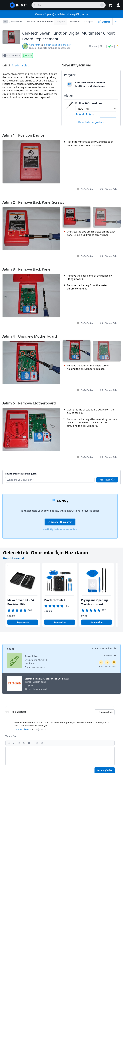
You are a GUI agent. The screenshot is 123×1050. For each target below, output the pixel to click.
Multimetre (16, 21)
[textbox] (60, 756)
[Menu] (4, 5)
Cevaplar (88, 21)
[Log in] (118, 5)
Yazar (10, 648)
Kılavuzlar (75, 21)
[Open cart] (110, 5)
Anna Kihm (34, 44)
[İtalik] (13, 743)
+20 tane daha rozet (107, 666)
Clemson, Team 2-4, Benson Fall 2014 (44, 678)
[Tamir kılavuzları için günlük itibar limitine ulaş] (113, 662)
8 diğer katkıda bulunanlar (57, 44)
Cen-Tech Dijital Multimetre (39, 21)
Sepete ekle (23, 622)
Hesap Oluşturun (78, 14)
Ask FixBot (105, 479)
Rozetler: (110, 655)
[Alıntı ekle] (29, 743)
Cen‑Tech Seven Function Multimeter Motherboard (90, 84)
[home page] (18, 5)
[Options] (5, 21)
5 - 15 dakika (13, 55)
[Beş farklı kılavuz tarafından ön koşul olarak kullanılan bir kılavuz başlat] (101, 662)
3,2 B (94, 46)
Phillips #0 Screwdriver (88, 103)
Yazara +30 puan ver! (61, 521)
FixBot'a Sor (87, 189)
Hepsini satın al (13, 558)
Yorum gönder (104, 770)
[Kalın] (8, 743)
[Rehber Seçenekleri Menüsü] (116, 21)
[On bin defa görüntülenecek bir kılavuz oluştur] (107, 662)
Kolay (29, 55)
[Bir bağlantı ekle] (24, 743)
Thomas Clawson (22, 729)
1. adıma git (20, 65)
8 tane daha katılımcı (102, 648)
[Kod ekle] (18, 743)
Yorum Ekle (108, 469)
